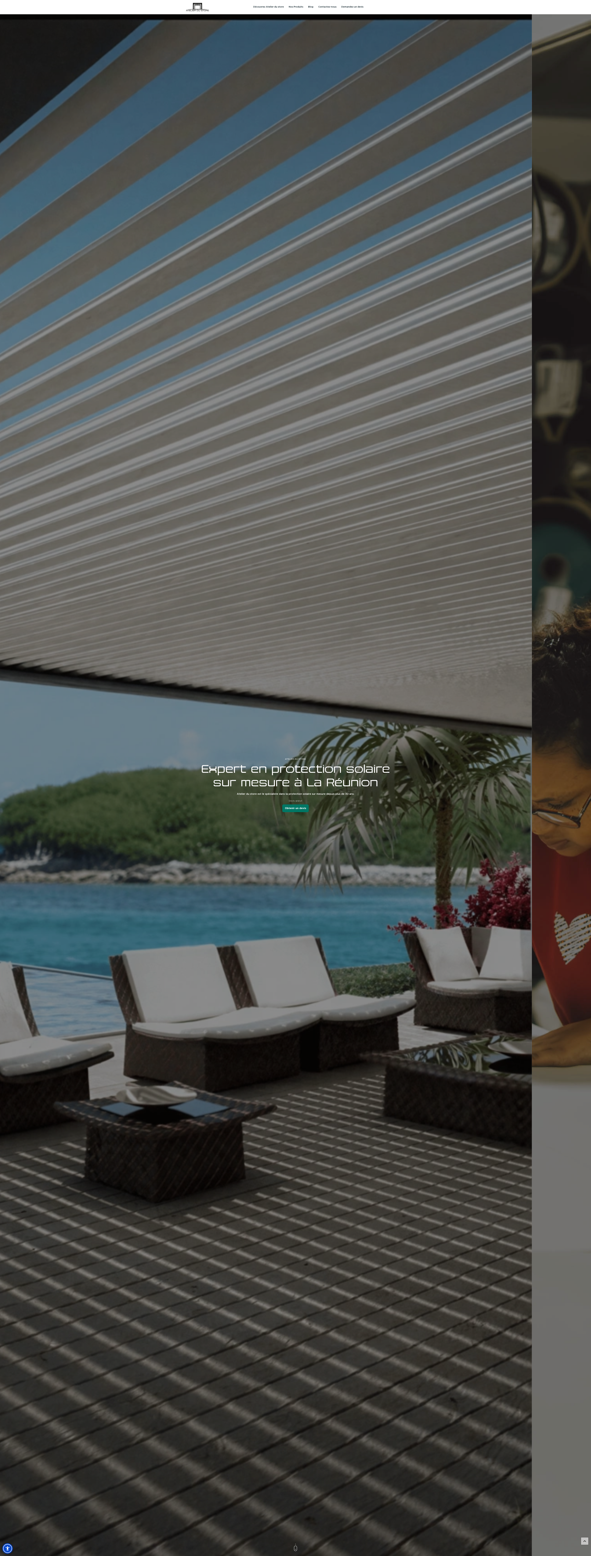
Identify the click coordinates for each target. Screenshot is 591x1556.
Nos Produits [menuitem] (296, 7)
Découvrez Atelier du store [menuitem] (268, 7)
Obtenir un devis (295, 808)
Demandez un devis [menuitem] (352, 7)
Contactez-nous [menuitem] (327, 7)
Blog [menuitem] (310, 7)
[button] (7, 1548)
